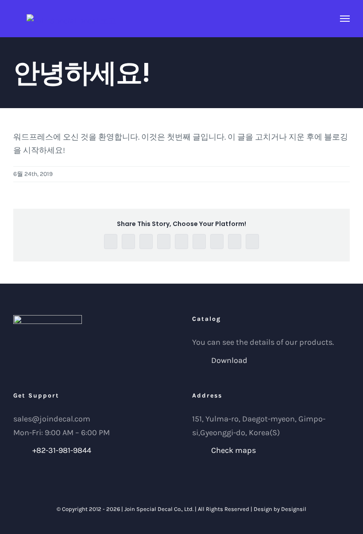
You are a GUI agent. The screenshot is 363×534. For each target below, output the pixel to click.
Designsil (293, 509)
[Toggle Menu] (345, 19)
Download (229, 360)
